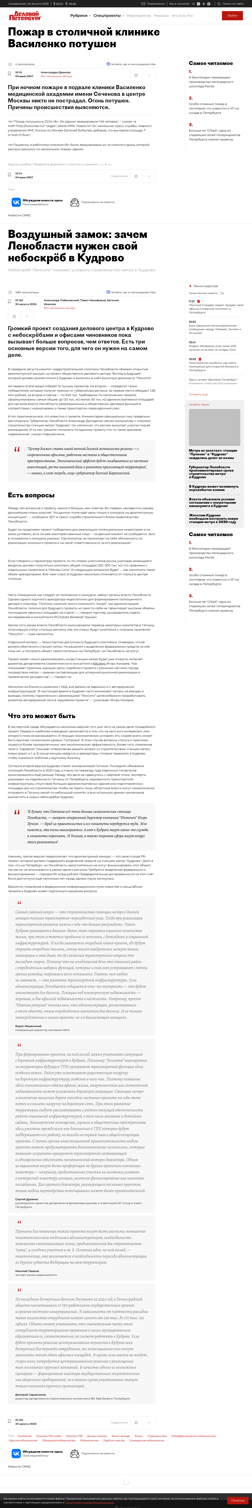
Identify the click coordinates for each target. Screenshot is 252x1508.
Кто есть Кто (182, 16)
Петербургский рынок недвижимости (194, 1436)
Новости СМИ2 (19, 215)
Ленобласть (24, 1436)
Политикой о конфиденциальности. (89, 1502)
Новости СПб (74, 1436)
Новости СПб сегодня (48, 1436)
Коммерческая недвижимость (147, 1440)
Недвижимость (89, 1440)
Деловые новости (97, 1436)
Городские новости (114, 1440)
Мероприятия (139, 16)
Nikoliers (99, 663)
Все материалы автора (56, 76)
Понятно (238, 1500)
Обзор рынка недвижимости (58, 1440)
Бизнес (139, 1436)
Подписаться (156, 3)
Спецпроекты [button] (108, 15)
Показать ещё (198, 394)
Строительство (157, 1436)
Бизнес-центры (121, 1436)
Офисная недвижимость (23, 1440)
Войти (232, 15)
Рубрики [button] (79, 15)
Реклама (161, 16)
